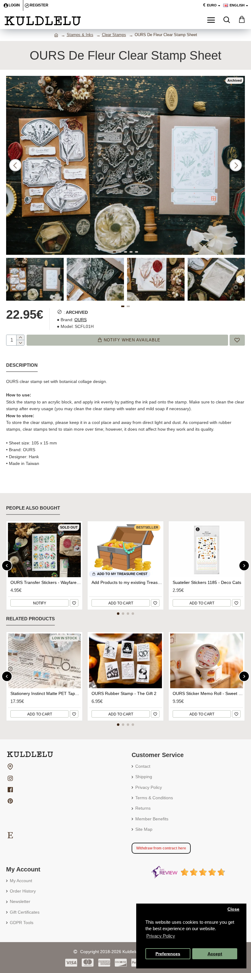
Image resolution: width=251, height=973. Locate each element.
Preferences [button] (167, 954)
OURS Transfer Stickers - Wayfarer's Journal (45, 582)
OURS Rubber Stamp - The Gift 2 (124, 693)
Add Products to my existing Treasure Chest (127, 582)
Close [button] (233, 909)
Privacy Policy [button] (160, 935)
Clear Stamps (114, 34)
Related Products (30, 618)
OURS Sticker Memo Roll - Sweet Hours (208, 693)
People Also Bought (33, 508)
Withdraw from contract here (161, 848)
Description (22, 365)
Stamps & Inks (80, 34)
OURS (80, 319)
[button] (15, 165)
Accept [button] (215, 954)
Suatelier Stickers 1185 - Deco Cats (207, 582)
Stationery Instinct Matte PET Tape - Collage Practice (45, 693)
